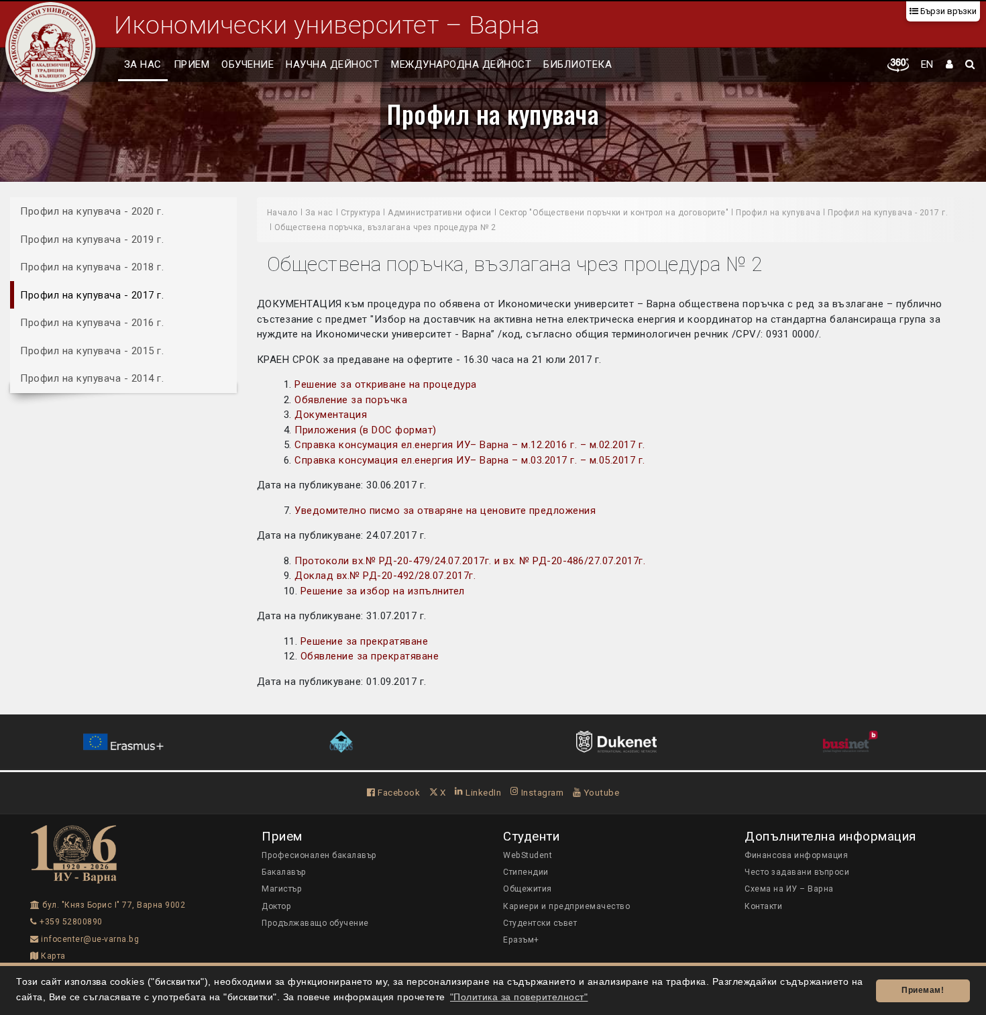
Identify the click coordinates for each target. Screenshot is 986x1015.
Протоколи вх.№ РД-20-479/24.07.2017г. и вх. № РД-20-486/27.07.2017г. (469, 561)
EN (927, 64)
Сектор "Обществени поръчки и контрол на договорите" (614, 212)
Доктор (276, 906)
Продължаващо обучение (315, 923)
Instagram (540, 792)
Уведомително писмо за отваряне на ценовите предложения (445, 510)
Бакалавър (284, 872)
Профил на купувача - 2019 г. (92, 239)
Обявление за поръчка (350, 400)
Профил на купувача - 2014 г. (92, 378)
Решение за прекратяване (364, 641)
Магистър (282, 889)
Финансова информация (796, 855)
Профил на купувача (493, 113)
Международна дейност (461, 64)
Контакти (763, 906)
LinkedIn (482, 792)
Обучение (247, 64)
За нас (143, 64)
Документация (330, 415)
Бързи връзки (947, 11)
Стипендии (526, 872)
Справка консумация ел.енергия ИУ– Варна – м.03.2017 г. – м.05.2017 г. (469, 460)
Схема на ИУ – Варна (789, 889)
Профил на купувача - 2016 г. (92, 323)
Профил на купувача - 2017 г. (92, 294)
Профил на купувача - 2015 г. (92, 350)
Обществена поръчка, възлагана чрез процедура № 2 (385, 227)
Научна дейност (332, 64)
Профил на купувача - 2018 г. (92, 267)
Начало (282, 212)
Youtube (600, 792)
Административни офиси (440, 212)
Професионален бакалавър (319, 855)
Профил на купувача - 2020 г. (92, 211)
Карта (52, 956)
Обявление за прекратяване (369, 656)
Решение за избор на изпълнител (381, 591)
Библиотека (577, 64)
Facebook (398, 792)
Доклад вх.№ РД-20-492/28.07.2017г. (385, 576)
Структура (361, 212)
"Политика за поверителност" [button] (519, 997)
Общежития (527, 889)
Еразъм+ (521, 940)
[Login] (950, 65)
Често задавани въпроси (797, 872)
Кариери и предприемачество (566, 906)
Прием (192, 64)
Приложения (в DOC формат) (365, 430)
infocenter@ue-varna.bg (89, 939)
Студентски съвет (540, 923)
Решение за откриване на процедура (385, 384)
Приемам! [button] (922, 990)
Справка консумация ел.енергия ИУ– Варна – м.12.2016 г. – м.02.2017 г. (469, 445)
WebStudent (527, 855)
